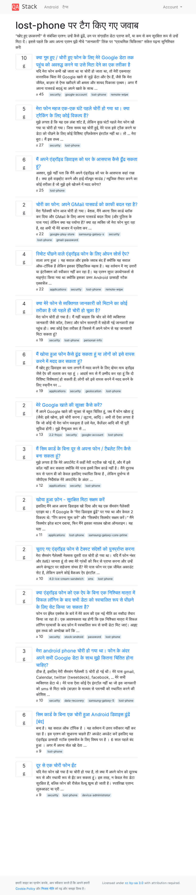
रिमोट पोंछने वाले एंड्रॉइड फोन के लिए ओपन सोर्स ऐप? (82, 254)
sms (90, 579)
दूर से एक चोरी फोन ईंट (56, 765)
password (94, 637)
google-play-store (62, 234)
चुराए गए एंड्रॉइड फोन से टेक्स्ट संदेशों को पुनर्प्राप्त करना (85, 549)
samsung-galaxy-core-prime (108, 535)
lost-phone (99, 94)
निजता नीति (47, 888)
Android (51, 7)
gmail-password (67, 240)
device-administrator (96, 795)
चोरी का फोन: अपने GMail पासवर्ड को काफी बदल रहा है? (86, 204)
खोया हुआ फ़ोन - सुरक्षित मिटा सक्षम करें (70, 499)
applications (58, 289)
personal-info (93, 340)
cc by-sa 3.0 (134, 883)
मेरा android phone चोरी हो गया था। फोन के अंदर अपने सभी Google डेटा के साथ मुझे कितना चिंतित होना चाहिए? (84, 658)
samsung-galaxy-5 (101, 700)
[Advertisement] (76, 831)
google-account (76, 94)
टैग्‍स (65, 7)
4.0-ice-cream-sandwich (66, 579)
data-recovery (74, 700)
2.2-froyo (55, 435)
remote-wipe (119, 94)
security (55, 94)
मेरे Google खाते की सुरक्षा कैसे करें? (69, 405)
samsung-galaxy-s (91, 234)
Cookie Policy (25, 888)
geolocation (93, 391)
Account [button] (171, 7)
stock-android (74, 637)
